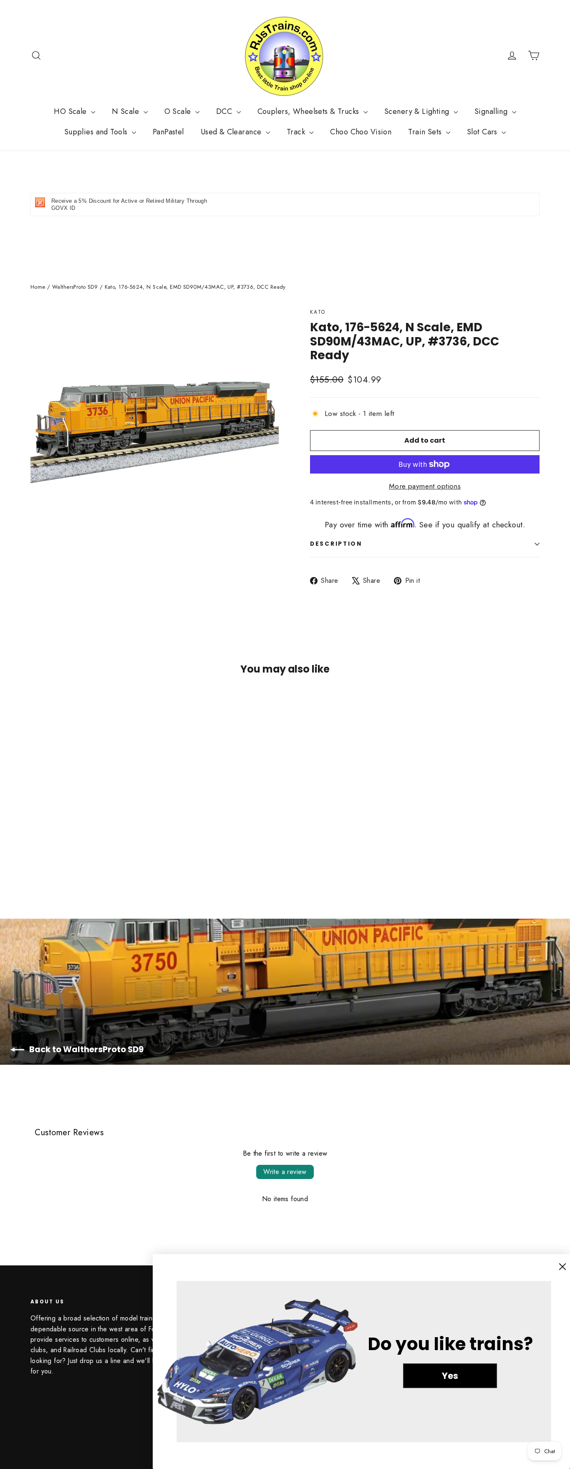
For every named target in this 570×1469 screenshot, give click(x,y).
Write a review (285, 1172)
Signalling (492, 111)
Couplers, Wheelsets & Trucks (309, 111)
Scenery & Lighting (417, 111)
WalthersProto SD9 (75, 287)
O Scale (178, 111)
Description (336, 544)
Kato (318, 312)
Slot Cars (483, 131)
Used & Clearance (232, 131)
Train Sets (426, 131)
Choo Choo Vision (360, 131)
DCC (225, 111)
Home (37, 287)
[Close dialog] (562, 1266)
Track (297, 131)
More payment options (425, 486)
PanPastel (168, 131)
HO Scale (71, 111)
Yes (450, 1376)
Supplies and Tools (97, 131)
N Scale (126, 111)
